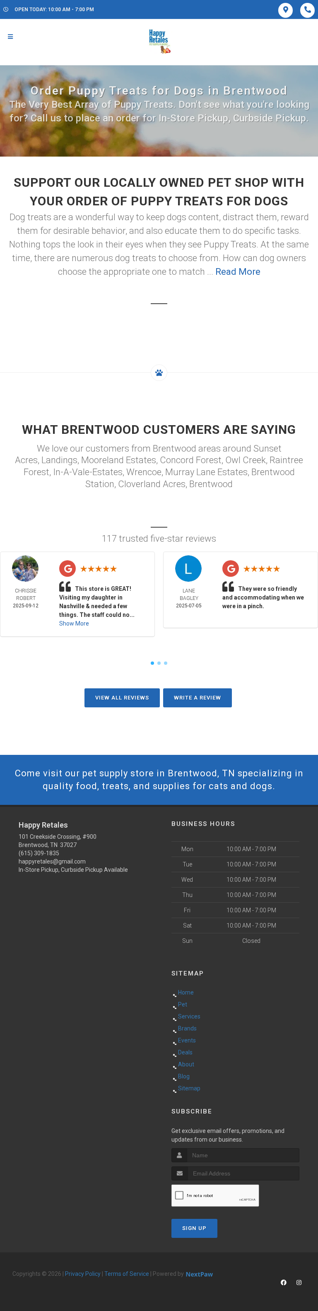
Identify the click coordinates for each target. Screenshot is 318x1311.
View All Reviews (122, 698)
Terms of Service (126, 1274)
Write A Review (197, 698)
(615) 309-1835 (39, 853)
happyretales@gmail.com (52, 861)
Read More (237, 271)
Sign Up (194, 1228)
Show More (74, 623)
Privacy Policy (83, 1274)
